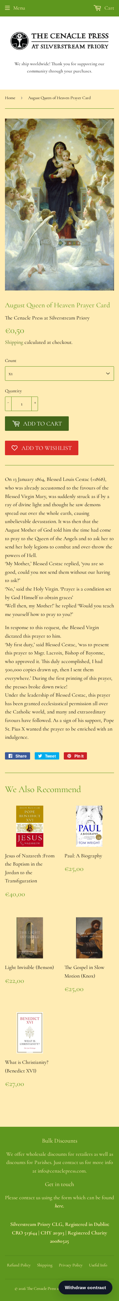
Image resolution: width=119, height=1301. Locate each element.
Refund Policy (19, 1265)
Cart (108, 8)
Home (10, 97)
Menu (19, 8)
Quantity (13, 391)
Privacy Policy (71, 1265)
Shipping (14, 342)
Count (11, 360)
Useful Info (98, 1265)
